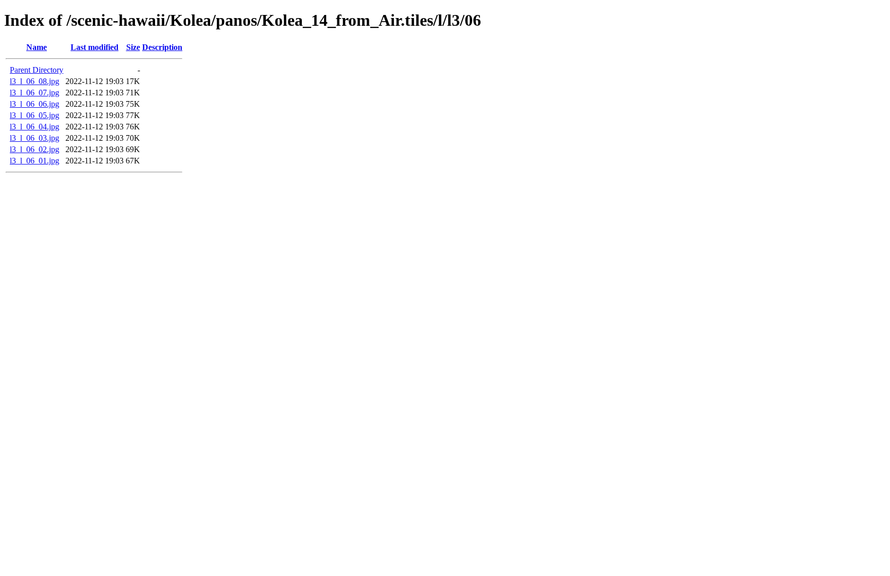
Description (162, 47)
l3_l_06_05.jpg (34, 115)
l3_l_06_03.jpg (34, 138)
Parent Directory (36, 69)
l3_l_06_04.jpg (34, 126)
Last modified (94, 47)
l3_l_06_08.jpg (34, 81)
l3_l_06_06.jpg (34, 104)
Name (36, 47)
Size (133, 47)
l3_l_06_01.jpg (34, 160)
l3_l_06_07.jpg (34, 92)
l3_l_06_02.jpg (34, 149)
